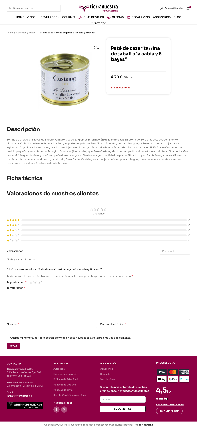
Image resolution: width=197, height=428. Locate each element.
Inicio (10, 32)
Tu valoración (16, 287)
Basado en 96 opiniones (170, 404)
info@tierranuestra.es (19, 395)
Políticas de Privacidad (65, 379)
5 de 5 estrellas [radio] (41, 282)
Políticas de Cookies (64, 384)
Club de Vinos (107, 379)
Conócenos (106, 368)
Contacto (105, 374)
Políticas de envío (63, 390)
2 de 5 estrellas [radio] (33, 282)
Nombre (13, 324)
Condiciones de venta (65, 374)
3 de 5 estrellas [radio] (36, 282)
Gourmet (21, 32)
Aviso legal (59, 368)
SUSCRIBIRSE (122, 408)
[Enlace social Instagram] (64, 409)
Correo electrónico (113, 324)
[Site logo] (98, 8)
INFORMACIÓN (108, 363)
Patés (32, 32)
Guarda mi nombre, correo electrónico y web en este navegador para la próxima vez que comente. (70, 337)
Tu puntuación (16, 282)
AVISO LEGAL (60, 363)
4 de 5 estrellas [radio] (39, 282)
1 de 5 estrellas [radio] (31, 282)
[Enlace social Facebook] (56, 409)
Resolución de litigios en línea (69, 395)
